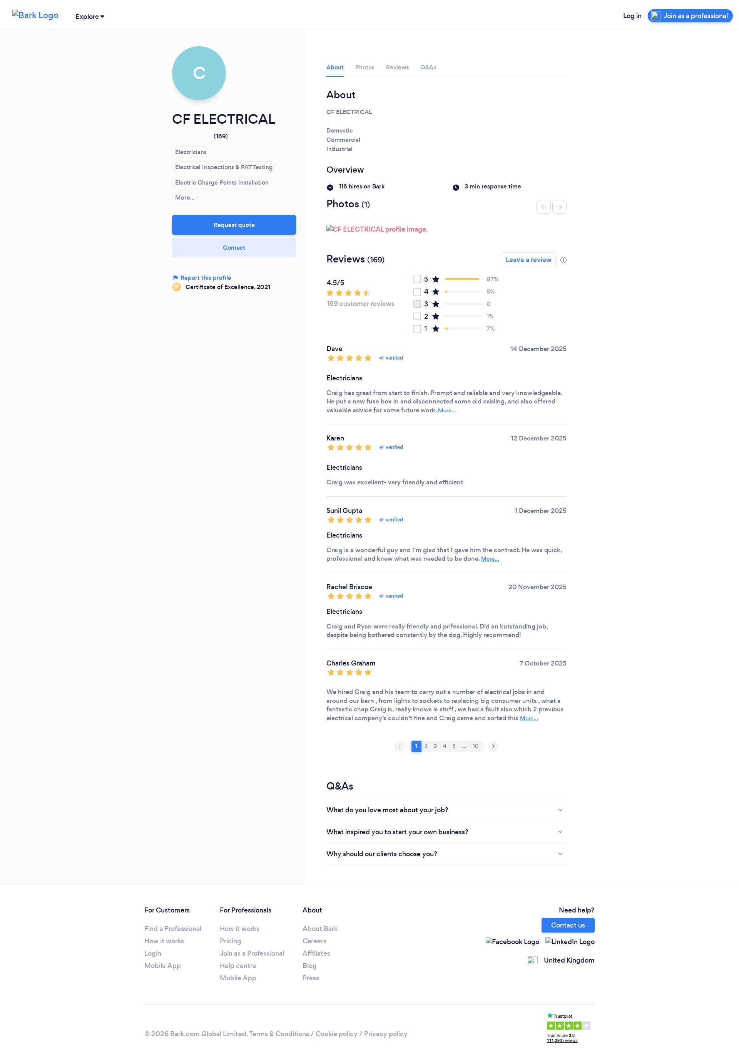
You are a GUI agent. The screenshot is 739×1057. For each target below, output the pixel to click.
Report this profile (205, 278)
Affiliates (316, 953)
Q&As (428, 67)
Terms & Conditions (279, 1034)
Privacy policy (386, 1034)
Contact (234, 248)
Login (152, 953)
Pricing (230, 941)
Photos (365, 67)
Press (311, 978)
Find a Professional (172, 928)
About (335, 67)
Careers (314, 941)
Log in (632, 15)
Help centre (238, 965)
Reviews (397, 67)
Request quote (234, 225)
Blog (310, 965)
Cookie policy (337, 1034)
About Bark (320, 928)
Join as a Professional (252, 953)
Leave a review (529, 259)
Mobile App (162, 965)
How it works (164, 941)
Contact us (568, 925)
